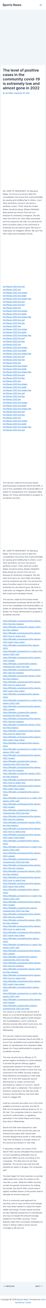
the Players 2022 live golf (14, 302)
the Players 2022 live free (14, 286)
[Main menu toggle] (40, 5)
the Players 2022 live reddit (14, 296)
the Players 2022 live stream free (17, 299)
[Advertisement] (23, 41)
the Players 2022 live (12, 289)
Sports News (12, 5)
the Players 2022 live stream (15, 292)
